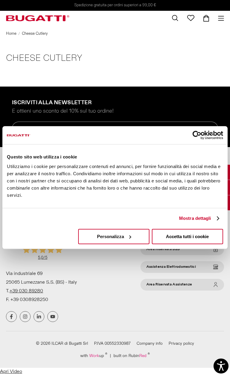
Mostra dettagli (195, 218)
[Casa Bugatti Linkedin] (39, 316)
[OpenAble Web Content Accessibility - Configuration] (221, 366)
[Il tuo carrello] (206, 18)
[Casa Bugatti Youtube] (52, 316)
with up (93, 355)
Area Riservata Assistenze (169, 284)
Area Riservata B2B (163, 249)
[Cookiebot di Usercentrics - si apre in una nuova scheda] (197, 135)
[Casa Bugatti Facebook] (11, 316)
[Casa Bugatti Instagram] (25, 316)
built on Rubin (132, 355)
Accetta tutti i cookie (187, 236)
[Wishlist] (191, 18)
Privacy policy (181, 343)
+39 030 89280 (26, 291)
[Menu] (219, 18)
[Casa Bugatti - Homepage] (37, 18)
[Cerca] (175, 18)
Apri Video (11, 371)
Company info (150, 343)
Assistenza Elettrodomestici (171, 266)
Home (11, 33)
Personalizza (110, 236)
